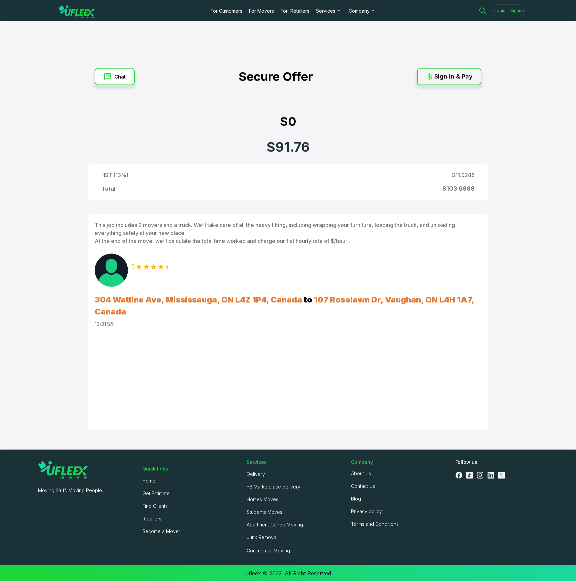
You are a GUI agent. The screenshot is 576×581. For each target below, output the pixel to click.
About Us (361, 473)
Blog (356, 498)
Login (499, 10)
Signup (517, 10)
